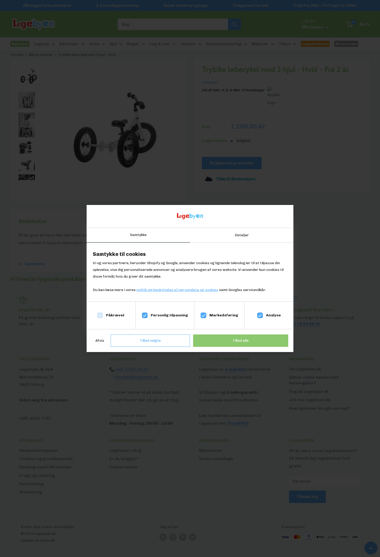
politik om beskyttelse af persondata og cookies (177, 290)
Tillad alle (241, 340)
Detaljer (242, 235)
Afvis (99, 340)
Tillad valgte (150, 340)
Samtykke (138, 235)
